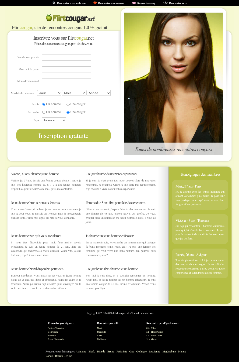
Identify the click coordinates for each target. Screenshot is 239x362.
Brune (110, 351)
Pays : (37, 120)
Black (91, 351)
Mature (182, 351)
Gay (131, 351)
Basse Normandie (56, 339)
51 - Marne (151, 339)
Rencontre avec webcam (71, 3)
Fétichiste (121, 351)
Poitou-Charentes (56, 328)
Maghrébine (169, 351)
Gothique (141, 351)
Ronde (49, 356)
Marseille (101, 331)
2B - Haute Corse (154, 331)
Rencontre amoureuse (111, 3)
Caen (99, 335)
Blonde (101, 351)
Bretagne (52, 335)
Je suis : (36, 104)
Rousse (59, 356)
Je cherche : (34, 112)
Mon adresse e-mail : (28, 81)
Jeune (69, 356)
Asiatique (81, 351)
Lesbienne (154, 351)
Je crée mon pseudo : (28, 57)
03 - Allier (151, 328)
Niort (99, 328)
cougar (26, 27)
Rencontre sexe (178, 3)
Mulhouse (101, 339)
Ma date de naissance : (23, 93)
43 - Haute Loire (154, 335)
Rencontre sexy (146, 3)
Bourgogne (53, 331)
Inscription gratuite (63, 135)
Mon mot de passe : (29, 69)
